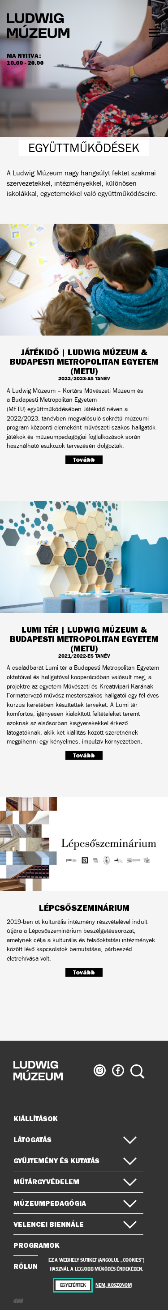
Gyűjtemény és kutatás (56, 1160)
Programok (36, 1245)
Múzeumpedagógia (49, 1203)
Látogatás (32, 1139)
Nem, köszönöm (113, 1285)
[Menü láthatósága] (154, 33)
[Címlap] (38, 27)
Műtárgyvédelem (46, 1181)
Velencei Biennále (48, 1224)
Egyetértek (73, 1285)
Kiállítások (35, 1118)
